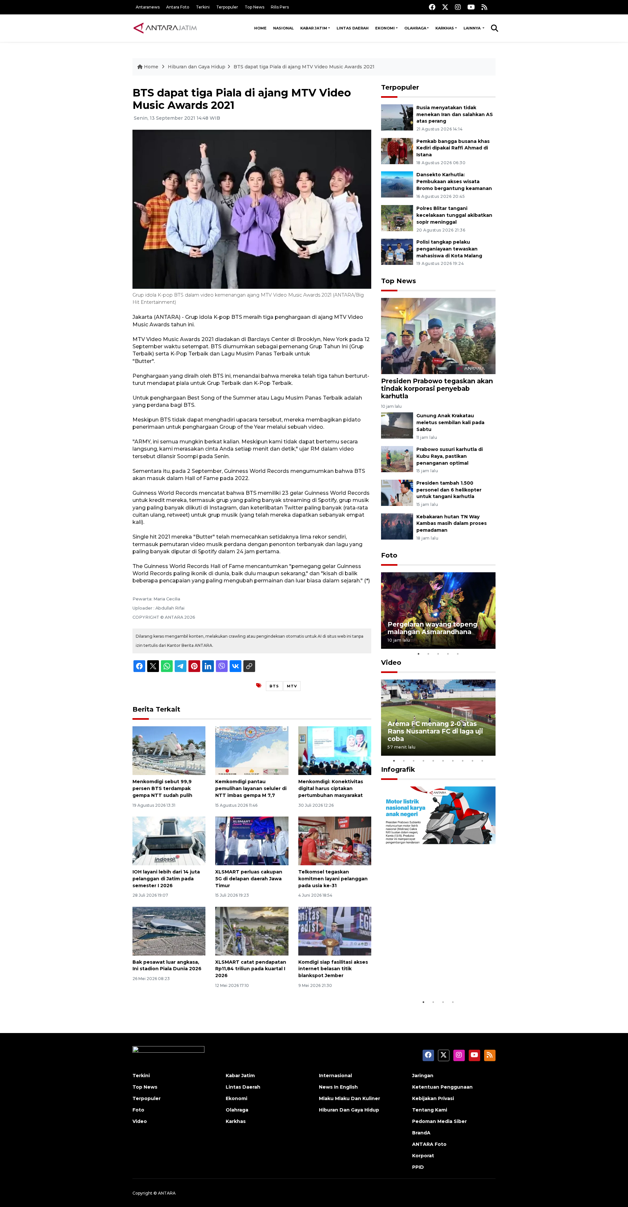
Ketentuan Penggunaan (442, 1087)
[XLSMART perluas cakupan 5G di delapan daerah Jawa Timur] (251, 840)
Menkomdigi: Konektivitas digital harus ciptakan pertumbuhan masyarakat (330, 788)
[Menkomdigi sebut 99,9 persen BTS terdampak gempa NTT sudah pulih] (168, 750)
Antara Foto (177, 7)
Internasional (335, 1075)
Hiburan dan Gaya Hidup (196, 67)
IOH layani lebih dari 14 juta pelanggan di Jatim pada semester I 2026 (166, 878)
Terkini (203, 7)
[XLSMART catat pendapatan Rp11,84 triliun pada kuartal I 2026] (251, 930)
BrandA (421, 1133)
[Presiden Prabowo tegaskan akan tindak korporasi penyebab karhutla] (438, 335)
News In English (338, 1087)
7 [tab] (453, 760)
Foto (389, 555)
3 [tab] (438, 653)
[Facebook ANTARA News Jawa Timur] (432, 7)
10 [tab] (482, 760)
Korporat (423, 1156)
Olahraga (415, 28)
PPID (418, 1167)
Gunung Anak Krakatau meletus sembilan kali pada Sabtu (450, 422)
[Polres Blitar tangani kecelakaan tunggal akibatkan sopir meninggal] (397, 218)
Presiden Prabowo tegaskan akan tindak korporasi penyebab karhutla (437, 388)
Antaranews (148, 7)
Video (391, 662)
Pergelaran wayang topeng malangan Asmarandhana (432, 628)
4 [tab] (448, 653)
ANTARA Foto (429, 1144)
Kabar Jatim (313, 28)
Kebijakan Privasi (433, 1098)
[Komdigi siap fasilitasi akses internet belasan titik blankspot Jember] (334, 930)
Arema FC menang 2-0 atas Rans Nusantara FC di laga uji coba (435, 731)
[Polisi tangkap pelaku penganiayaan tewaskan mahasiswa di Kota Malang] (397, 251)
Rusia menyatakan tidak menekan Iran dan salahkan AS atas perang (454, 114)
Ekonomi (385, 28)
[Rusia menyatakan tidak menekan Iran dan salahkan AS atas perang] (397, 117)
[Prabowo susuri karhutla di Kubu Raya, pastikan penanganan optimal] (397, 459)
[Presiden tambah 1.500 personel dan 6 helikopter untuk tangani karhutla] (397, 492)
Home (260, 28)
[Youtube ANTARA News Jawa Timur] (471, 7)
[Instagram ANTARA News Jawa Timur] (458, 7)
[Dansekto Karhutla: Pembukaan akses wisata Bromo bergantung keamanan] (397, 184)
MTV (292, 686)
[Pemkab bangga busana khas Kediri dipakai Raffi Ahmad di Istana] (397, 150)
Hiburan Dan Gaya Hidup (349, 1110)
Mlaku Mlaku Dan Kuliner (349, 1098)
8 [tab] (463, 760)
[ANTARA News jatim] (165, 28)
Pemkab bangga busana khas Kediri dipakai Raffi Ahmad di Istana (453, 148)
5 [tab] (458, 653)
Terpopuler (227, 7)
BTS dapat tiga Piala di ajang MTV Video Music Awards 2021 (304, 67)
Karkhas (444, 28)
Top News (254, 7)
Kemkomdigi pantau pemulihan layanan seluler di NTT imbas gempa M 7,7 (251, 788)
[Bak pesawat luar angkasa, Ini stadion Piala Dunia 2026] (168, 930)
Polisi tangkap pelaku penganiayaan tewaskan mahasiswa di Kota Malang (449, 249)
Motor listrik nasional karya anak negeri (432, 975)
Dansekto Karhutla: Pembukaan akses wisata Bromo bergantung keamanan (454, 181)
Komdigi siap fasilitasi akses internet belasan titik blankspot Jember (333, 969)
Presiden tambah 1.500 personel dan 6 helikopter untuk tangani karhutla (448, 490)
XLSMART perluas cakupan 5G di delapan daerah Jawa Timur (248, 878)
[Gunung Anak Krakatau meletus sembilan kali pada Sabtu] (397, 425)
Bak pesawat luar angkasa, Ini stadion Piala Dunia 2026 (166, 965)
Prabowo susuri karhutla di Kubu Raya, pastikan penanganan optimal (449, 456)
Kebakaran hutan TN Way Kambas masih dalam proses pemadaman (451, 523)
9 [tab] (472, 760)
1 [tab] (418, 653)
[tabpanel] (438, 610)
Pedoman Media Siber (439, 1121)
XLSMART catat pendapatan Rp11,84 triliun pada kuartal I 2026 (250, 969)
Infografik (398, 769)
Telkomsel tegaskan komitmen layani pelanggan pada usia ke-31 (333, 878)
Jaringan (422, 1075)
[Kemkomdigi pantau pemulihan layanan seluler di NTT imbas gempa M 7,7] (251, 750)
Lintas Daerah (353, 28)
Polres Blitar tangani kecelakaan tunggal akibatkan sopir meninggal (454, 215)
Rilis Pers (280, 7)
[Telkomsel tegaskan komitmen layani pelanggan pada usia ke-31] (334, 840)
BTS (274, 686)
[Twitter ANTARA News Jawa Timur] (445, 7)
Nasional (283, 28)
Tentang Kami (429, 1110)
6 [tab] (443, 760)
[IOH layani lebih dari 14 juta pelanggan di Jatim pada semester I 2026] (168, 840)
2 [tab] (428, 653)
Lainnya (472, 28)
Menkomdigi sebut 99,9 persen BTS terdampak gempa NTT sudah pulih (162, 788)
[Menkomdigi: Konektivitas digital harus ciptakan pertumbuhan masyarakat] (334, 750)
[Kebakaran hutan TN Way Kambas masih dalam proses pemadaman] (397, 526)
